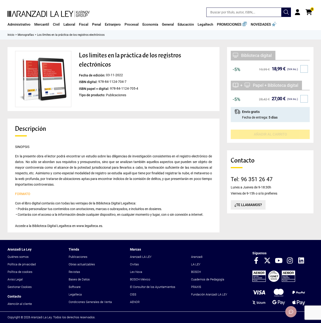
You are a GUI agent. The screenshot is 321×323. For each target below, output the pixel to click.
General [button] (168, 24)
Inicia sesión (297, 12)
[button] (232, 24)
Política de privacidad (22, 264)
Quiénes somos (18, 257)
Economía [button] (150, 24)
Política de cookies (20, 272)
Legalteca (75, 294)
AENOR (135, 302)
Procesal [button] (132, 24)
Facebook (256, 261)
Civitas (134, 264)
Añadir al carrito (270, 134)
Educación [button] (186, 24)
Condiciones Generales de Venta (90, 302)
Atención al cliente (20, 304)
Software (75, 287)
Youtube (278, 261)
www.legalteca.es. (89, 226)
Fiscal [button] (83, 24)
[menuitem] (19, 24)
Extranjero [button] (113, 24)
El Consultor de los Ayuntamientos (152, 287)
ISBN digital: (88, 82)
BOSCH (196, 272)
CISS (133, 294)
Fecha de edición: (92, 75)
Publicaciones (78, 257)
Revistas (74, 272)
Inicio (11, 34)
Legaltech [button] (205, 24)
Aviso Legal (15, 279)
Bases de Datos (79, 279)
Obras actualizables (82, 264)
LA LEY (195, 264)
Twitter (267, 261)
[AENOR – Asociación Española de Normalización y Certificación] (273, 281)
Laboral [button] (69, 24)
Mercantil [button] (41, 24)
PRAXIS (196, 287)
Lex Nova (136, 272)
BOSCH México (140, 279)
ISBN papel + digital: (94, 88)
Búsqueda (286, 12)
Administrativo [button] (19, 24)
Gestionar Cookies (20, 287)
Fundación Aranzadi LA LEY (209, 294)
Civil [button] (56, 24)
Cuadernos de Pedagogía (207, 279)
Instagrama (290, 261)
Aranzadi (197, 257)
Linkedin (301, 261)
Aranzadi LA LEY (141, 257)
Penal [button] (96, 24)
